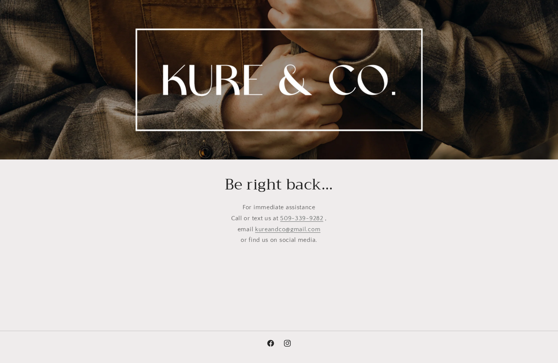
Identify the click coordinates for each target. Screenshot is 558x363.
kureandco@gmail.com (287, 229)
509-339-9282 (301, 218)
